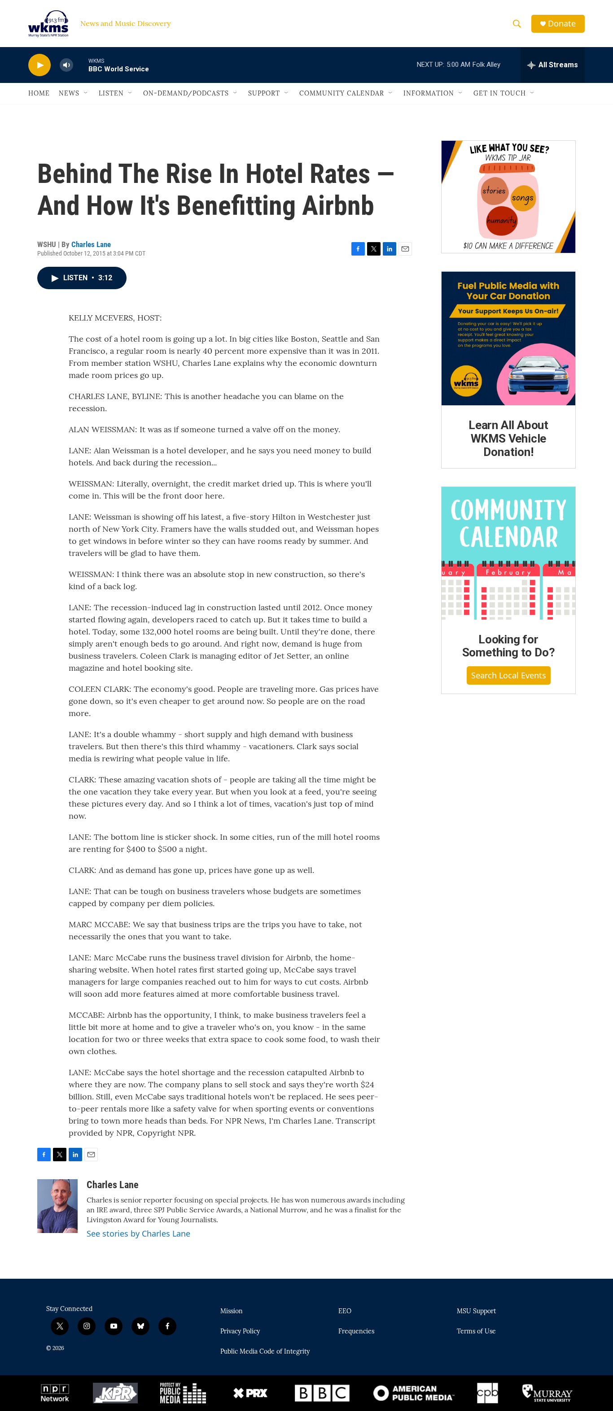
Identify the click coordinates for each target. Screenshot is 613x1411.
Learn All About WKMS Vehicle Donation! (508, 438)
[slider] (80, 64)
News (69, 93)
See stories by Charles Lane (138, 1233)
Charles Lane (91, 244)
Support (264, 93)
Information (428, 93)
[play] (39, 65)
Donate (562, 23)
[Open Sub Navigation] (86, 93)
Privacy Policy (240, 1331)
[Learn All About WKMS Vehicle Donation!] (508, 338)
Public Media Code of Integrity (265, 1351)
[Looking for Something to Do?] (508, 553)
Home (39, 93)
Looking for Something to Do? (508, 646)
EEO (344, 1311)
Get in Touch (499, 93)
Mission (231, 1311)
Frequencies (356, 1331)
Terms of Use (476, 1331)
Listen (111, 93)
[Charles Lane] (57, 1206)
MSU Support (476, 1311)
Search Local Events (508, 675)
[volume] (66, 65)
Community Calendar (341, 93)
